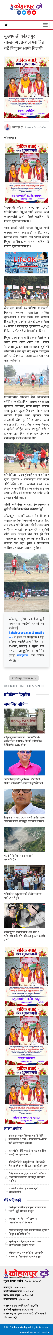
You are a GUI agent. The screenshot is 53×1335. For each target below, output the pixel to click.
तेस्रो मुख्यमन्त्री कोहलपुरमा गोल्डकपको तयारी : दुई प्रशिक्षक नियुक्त (27, 1209)
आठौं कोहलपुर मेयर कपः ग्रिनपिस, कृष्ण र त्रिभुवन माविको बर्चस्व (29, 1232)
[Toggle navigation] (45, 25)
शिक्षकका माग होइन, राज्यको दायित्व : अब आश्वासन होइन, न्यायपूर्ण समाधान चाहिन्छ (24, 820)
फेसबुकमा (22, 655)
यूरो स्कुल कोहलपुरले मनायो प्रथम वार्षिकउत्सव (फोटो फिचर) (25, 1243)
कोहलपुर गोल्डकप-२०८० (25, 678)
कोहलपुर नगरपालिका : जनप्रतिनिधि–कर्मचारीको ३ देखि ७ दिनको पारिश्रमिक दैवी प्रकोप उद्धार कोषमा (23, 741)
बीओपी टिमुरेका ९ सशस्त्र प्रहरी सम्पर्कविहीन (18, 858)
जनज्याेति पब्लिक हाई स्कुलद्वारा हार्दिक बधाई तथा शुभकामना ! (27, 1153)
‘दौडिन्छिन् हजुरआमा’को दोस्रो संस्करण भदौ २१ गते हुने (23, 896)
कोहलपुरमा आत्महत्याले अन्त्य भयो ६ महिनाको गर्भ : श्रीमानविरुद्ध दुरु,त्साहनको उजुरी (24, 936)
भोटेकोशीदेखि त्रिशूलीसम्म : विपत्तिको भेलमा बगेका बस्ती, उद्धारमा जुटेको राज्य (23, 781)
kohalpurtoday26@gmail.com (26, 635)
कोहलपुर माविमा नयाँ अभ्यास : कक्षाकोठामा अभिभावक (23, 1220)
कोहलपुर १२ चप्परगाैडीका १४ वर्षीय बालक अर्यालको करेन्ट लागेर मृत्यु (26, 1255)
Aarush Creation (41, 1333)
